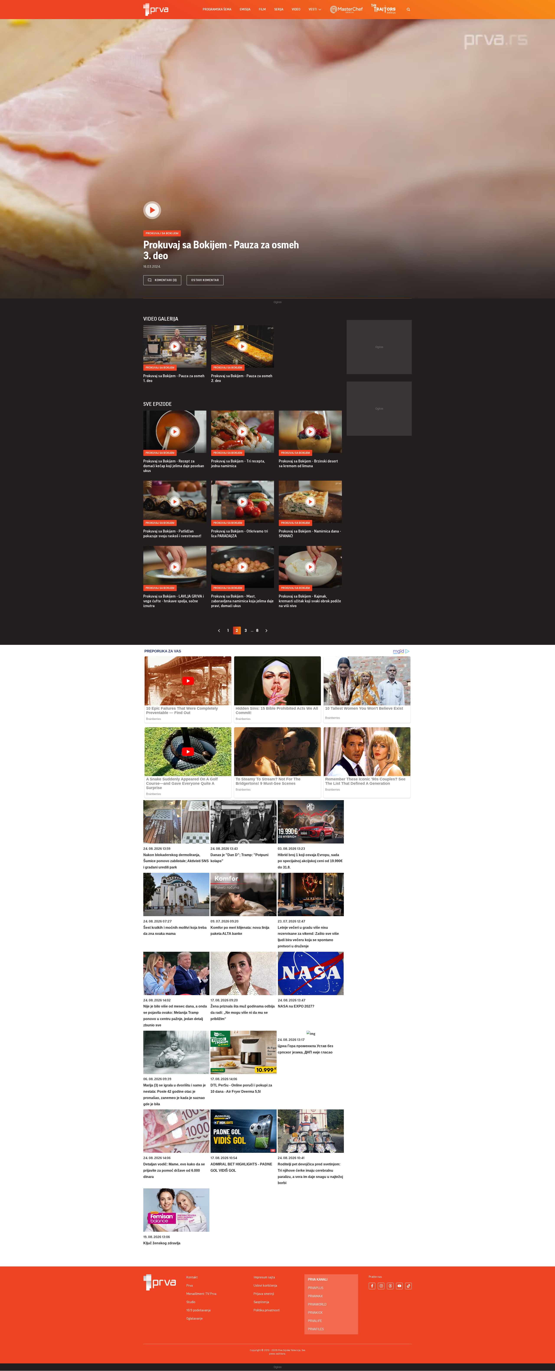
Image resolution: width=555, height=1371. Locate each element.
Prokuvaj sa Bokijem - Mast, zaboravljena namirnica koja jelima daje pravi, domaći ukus (242, 601)
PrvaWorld (317, 1304)
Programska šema (217, 9)
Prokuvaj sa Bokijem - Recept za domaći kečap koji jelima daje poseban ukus (173, 466)
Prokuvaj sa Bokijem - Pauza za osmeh (173, 378)
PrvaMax (315, 1296)
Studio (190, 1302)
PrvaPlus (315, 1288)
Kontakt (192, 1277)
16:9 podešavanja (198, 1310)
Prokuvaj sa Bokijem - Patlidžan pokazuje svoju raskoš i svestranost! (172, 533)
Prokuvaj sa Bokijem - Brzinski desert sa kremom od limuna (308, 463)
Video (296, 9)
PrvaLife (315, 1321)
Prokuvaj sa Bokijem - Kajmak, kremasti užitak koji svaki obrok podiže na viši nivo (310, 601)
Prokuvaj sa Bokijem (160, 367)
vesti (313, 9)
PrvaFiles (316, 1329)
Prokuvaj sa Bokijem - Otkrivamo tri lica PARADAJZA (239, 533)
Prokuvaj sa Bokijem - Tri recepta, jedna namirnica (238, 463)
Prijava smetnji (264, 1294)
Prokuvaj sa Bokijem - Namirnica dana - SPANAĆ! (310, 533)
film (262, 9)
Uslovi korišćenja (265, 1285)
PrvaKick (315, 1312)
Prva (189, 1285)
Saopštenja (261, 1302)
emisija (245, 9)
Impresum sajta (264, 1277)
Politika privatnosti (267, 1310)
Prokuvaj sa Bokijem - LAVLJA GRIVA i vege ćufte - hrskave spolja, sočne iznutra (173, 601)
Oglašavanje (194, 1318)
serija (278, 9)
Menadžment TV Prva (201, 1294)
